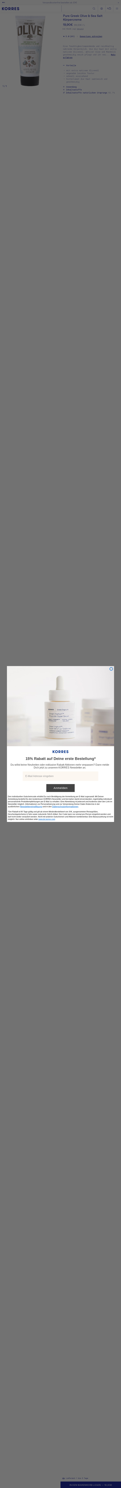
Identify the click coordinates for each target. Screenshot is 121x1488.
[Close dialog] (111, 668)
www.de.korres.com (46, 819)
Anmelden (61, 788)
